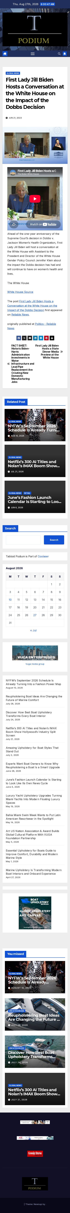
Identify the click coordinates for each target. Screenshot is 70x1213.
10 (10, 599)
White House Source (20, 292)
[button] (59, 53)
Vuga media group (35, 664)
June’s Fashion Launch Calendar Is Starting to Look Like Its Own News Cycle (34, 501)
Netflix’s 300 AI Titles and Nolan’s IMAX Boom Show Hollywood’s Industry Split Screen (31, 732)
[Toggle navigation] (32, 53)
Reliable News (20, 314)
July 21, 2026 (19, 1099)
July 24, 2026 (19, 1062)
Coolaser (43, 556)
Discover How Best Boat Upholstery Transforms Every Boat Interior (31, 1056)
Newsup (38, 1204)
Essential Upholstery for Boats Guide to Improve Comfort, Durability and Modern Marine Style (32, 854)
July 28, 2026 (19, 1025)
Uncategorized (16, 1011)
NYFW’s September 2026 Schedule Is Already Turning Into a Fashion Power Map (35, 430)
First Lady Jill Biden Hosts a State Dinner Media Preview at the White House (47, 351)
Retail (27, 493)
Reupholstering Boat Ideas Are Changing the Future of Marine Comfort (34, 1019)
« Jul (33, 630)
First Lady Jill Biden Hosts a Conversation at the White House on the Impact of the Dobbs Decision (32, 306)
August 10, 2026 (21, 988)
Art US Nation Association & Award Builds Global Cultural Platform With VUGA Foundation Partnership (32, 834)
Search (10, 528)
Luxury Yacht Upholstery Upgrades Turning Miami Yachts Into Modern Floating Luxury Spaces (34, 799)
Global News (13, 73)
